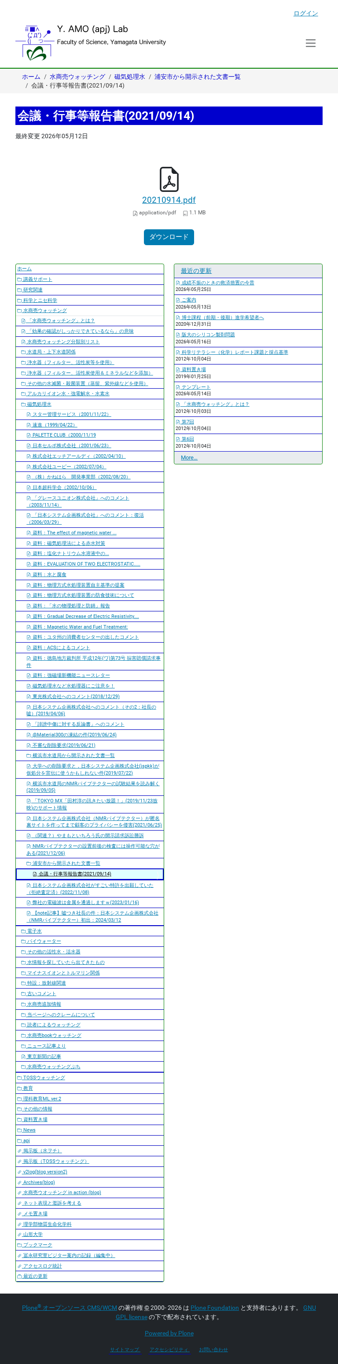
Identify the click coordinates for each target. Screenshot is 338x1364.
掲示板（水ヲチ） (42, 1151)
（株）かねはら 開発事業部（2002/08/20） (81, 477)
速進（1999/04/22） (54, 425)
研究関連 (32, 290)
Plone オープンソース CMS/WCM (69, 1307)
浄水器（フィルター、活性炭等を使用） (70, 362)
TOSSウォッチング (43, 1078)
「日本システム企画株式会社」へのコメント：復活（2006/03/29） (85, 518)
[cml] (90, 43)
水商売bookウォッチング (53, 1035)
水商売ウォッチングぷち (53, 1067)
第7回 (187, 422)
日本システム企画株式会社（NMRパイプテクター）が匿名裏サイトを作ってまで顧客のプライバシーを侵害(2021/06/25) (94, 822)
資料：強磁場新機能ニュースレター (70, 675)
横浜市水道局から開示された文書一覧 (73, 755)
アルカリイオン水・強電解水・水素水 (68, 394)
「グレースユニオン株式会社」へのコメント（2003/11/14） (77, 501)
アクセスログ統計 (42, 1266)
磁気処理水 (129, 76)
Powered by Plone (169, 1333)
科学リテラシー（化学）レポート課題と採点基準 (234, 352)
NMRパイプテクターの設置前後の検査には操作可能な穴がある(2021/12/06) (93, 849)
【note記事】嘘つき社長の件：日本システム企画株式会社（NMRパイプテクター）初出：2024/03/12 (92, 916)
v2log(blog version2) (44, 1172)
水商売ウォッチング (77, 76)
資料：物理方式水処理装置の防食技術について (82, 595)
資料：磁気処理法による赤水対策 (68, 543)
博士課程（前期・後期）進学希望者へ (222, 317)
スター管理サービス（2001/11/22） (71, 414)
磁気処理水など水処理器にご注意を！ (73, 686)
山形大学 (32, 1234)
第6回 (187, 439)
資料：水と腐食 (48, 574)
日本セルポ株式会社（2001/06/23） (71, 446)
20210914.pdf (169, 200)
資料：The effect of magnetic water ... (74, 533)
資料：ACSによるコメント (60, 648)
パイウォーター (43, 941)
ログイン (306, 13)
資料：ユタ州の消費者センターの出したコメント (85, 637)
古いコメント (41, 993)
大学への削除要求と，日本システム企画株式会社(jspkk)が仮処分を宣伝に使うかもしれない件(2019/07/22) (92, 769)
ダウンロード (169, 237)
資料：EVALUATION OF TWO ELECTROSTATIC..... (85, 564)
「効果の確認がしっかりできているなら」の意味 (80, 331)
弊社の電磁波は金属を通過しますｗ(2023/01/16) (85, 902)
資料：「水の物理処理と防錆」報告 (70, 606)
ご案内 (188, 300)
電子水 (34, 931)
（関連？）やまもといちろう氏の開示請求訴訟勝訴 (87, 835)
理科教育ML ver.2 (41, 1099)
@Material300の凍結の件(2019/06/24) (74, 735)
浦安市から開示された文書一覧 (197, 76)
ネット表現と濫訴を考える (51, 1203)
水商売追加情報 (43, 1004)
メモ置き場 (35, 1214)
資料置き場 (35, 1119)
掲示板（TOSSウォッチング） (55, 1161)
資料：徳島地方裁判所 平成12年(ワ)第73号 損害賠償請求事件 (93, 661)
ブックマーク (37, 1245)
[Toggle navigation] (311, 43)
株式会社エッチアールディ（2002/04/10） (78, 456)
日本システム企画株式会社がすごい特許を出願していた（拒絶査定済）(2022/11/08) (90, 888)
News (29, 1130)
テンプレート (195, 387)
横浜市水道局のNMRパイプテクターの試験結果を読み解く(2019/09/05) (93, 787)
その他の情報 (37, 1109)
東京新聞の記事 (43, 1056)
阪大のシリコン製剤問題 (207, 335)
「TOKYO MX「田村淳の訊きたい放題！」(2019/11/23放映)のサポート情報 (92, 804)
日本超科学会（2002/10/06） (64, 487)
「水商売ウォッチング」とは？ (60, 321)
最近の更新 (35, 1276)
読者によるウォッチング (53, 1025)
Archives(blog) (38, 1182)
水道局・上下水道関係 (51, 352)
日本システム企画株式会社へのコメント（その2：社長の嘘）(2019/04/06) (91, 710)
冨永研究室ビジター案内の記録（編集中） (68, 1255)
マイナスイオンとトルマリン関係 (63, 973)
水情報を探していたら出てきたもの (65, 962)
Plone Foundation (215, 1307)
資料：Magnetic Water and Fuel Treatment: (79, 627)
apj (26, 1140)
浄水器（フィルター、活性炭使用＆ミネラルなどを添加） (89, 373)
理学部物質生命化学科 (47, 1224)
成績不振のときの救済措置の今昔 (217, 283)
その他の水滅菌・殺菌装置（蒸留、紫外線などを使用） (87, 383)
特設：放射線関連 (46, 983)
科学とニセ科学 (39, 300)
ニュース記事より (46, 1046)
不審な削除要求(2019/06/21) (63, 745)
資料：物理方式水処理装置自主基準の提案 (78, 585)
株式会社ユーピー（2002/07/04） (69, 467)
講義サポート (37, 279)
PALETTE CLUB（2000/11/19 (63, 435)
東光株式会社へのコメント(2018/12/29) (75, 696)
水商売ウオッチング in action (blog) (61, 1192)
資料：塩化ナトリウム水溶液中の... (70, 553)
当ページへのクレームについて (60, 1015)
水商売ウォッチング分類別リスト (63, 342)
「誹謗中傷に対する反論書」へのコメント (78, 724)
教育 (27, 1088)
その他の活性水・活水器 (53, 952)
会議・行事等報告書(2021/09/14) (74, 874)
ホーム (31, 76)
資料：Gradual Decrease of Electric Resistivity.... (85, 616)
